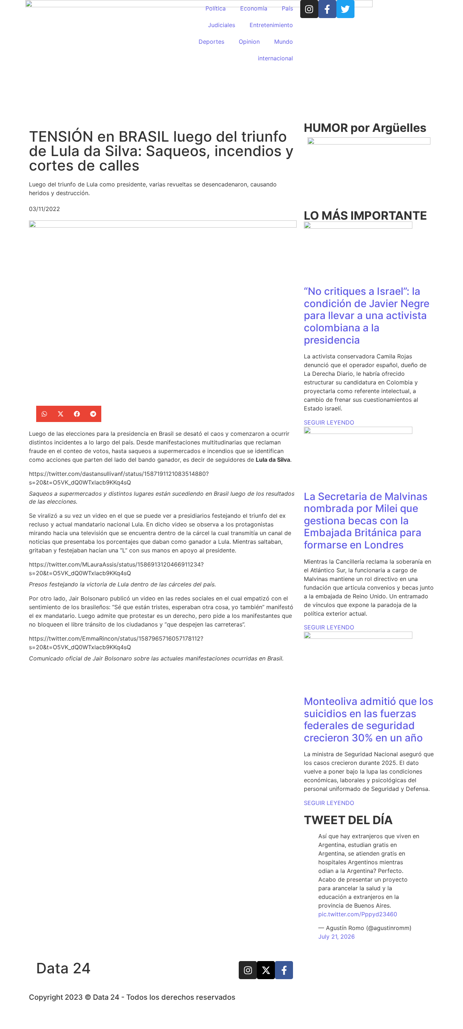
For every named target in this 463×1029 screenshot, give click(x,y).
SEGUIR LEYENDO (329, 422)
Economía (253, 8)
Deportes (211, 41)
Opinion (249, 41)
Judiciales (221, 25)
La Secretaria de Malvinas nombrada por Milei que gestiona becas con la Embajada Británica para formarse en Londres (366, 520)
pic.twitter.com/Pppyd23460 (357, 914)
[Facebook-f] (327, 9)
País (287, 8)
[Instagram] (309, 9)
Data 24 (63, 968)
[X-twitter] (266, 970)
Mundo (283, 41)
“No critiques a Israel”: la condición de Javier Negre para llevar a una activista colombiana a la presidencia (366, 315)
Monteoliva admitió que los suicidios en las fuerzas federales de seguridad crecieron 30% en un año (368, 719)
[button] (44, 414)
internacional (275, 58)
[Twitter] (345, 9)
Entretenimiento (271, 25)
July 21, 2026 (336, 936)
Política (215, 8)
